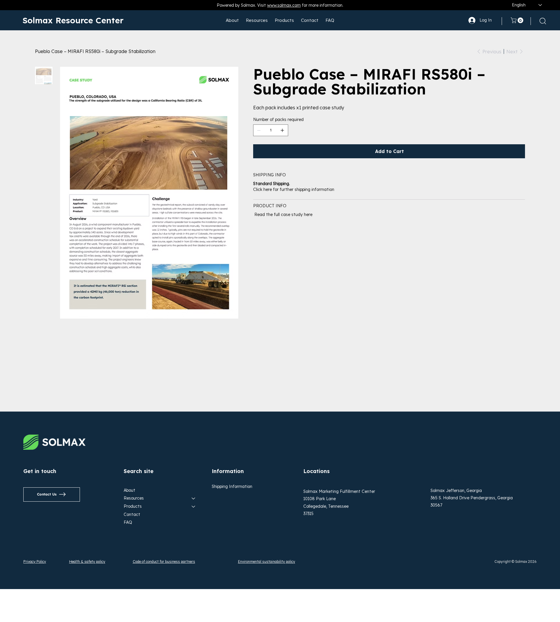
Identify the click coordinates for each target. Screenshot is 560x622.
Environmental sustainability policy (266, 561)
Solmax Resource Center (72, 20)
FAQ (128, 522)
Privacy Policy (34, 561)
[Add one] (282, 130)
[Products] (193, 506)
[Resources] (193, 498)
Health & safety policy (87, 561)
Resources (134, 498)
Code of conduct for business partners (164, 561)
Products (133, 506)
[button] (518, 20)
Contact (132, 514)
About (129, 490)
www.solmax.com (284, 5)
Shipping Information (232, 486)
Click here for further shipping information (293, 189)
